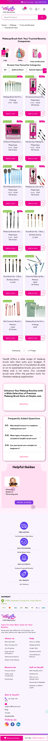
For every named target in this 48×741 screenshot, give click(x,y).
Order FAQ (33, 648)
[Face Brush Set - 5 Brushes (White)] (35, 218)
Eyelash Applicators (37, 70)
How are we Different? (9, 652)
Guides (7, 713)
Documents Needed (37, 682)
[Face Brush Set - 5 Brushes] (13, 263)
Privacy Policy (10, 671)
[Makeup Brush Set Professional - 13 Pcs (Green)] (13, 83)
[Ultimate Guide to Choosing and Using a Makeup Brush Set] (12, 481)
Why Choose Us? (11, 645)
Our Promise (9, 648)
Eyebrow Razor (18, 70)
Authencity (33, 674)
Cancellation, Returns (34, 655)
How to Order (34, 642)
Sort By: (28, 738)
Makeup (13, 25)
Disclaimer (9, 679)
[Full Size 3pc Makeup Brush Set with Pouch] (35, 128)
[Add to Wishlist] (20, 113)
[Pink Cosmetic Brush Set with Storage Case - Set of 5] (13, 308)
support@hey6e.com (13, 706)
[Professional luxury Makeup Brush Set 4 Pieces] (35, 83)
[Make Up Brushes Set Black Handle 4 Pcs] (13, 218)
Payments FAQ (35, 651)
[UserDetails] (37, 9)
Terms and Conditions (9, 675)
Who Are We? (10, 642)
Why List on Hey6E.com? (34, 678)
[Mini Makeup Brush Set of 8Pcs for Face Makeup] (13, 173)
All (5, 70)
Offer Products (38, 738)
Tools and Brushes (27, 25)
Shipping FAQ (34, 645)
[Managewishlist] (31, 9)
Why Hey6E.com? (36, 671)
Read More (24, 457)
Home (4, 25)
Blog (6, 710)
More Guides (24, 502)
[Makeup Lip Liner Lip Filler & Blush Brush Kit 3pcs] (35, 173)
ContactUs (9, 716)
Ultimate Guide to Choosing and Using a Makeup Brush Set (12, 495)
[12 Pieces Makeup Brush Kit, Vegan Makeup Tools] (13, 128)
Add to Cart (10, 114)
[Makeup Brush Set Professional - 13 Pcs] (35, 308)
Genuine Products (12, 657)
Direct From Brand (12, 660)
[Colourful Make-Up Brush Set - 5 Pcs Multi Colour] (35, 263)
